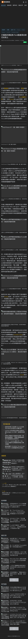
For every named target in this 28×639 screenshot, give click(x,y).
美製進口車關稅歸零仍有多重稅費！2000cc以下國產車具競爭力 (18, 468)
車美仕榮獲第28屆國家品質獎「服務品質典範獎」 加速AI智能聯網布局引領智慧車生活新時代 (14, 437)
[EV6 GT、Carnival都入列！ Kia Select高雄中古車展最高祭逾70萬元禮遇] (5, 623)
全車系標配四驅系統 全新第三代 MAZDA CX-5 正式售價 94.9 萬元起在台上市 (18, 588)
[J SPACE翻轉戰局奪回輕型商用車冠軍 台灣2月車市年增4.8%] (5, 567)
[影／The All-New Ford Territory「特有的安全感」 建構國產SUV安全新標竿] (5, 512)
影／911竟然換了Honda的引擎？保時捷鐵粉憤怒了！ (18, 546)
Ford (23, 29)
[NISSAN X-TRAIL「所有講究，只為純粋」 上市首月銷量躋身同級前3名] (5, 520)
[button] (26, 2)
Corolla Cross (15, 32)
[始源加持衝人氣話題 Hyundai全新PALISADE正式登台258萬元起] (5, 602)
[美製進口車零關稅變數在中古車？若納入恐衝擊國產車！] (7, 462)
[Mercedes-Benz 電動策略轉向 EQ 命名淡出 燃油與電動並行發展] (5, 560)
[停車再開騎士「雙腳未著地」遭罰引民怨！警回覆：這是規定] (5, 574)
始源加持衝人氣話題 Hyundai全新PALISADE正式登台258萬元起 (14, 427)
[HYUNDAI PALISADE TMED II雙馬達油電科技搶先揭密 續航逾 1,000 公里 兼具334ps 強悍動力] (5, 616)
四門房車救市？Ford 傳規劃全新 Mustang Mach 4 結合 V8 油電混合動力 (18, 505)
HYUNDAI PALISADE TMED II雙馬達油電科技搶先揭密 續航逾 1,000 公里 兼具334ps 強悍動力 (18, 615)
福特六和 (13, 29)
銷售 (8, 29)
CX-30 (8, 32)
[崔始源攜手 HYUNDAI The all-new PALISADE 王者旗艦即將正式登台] (5, 609)
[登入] (23, 2)
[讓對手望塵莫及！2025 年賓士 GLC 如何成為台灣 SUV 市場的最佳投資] (5, 554)
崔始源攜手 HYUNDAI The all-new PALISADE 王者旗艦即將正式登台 (15, 447)
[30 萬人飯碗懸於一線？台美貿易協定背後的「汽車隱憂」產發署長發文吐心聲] (7, 475)
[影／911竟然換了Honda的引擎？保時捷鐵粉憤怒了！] (5, 547)
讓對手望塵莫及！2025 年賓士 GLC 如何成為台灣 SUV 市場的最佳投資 (18, 553)
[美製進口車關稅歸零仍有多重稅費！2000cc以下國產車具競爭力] (7, 468)
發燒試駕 (9, 5)
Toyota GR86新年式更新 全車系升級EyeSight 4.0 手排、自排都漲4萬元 (15, 432)
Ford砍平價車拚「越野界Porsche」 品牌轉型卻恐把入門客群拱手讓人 (18, 526)
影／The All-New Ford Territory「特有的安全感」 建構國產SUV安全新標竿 (18, 512)
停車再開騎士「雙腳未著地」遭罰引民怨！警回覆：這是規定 (18, 573)
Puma (3, 32)
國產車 (3, 29)
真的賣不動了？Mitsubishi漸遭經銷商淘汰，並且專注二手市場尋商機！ (18, 540)
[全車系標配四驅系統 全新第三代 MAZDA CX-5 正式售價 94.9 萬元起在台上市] (5, 589)
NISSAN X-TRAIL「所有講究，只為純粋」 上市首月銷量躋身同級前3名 (18, 520)
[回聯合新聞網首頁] (3, 2)
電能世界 (20, 5)
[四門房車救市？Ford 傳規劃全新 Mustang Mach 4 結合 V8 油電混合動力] (5, 505)
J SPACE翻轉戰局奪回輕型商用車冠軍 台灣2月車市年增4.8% (18, 567)
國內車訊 (3, 5)
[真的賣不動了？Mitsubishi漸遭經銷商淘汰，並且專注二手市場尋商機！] (5, 540)
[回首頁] (7, 2)
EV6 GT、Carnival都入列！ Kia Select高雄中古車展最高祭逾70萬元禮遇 (14, 442)
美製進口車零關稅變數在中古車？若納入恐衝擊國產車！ (17, 461)
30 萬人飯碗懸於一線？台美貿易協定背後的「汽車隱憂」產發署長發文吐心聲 (18, 475)
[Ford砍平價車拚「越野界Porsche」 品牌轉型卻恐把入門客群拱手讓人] (5, 527)
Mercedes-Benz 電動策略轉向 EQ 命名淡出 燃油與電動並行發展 (18, 560)
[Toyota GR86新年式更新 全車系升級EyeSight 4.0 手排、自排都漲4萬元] (5, 596)
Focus (18, 29)
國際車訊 (15, 5)
